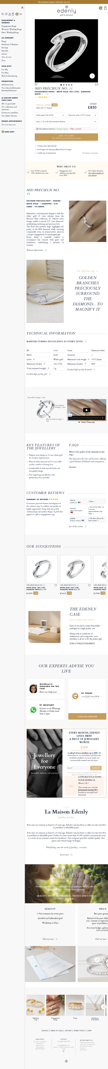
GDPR (89, 1031)
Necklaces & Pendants (10, 44)
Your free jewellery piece (11, 89)
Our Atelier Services (9, 115)
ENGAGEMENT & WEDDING (8, 21)
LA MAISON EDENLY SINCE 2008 (10, 99)
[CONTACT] (17, 14)
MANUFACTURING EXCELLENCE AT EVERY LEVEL (54, 341)
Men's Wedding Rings (10, 32)
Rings (4, 41)
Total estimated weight (36, 368)
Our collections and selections (9, 108)
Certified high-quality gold (36, 374)
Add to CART (68, 137)
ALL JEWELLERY (8, 38)
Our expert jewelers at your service (96, 174)
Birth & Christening (9, 75)
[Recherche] (3, 14)
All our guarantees (9, 103)
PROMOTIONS (7, 81)
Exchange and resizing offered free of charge (54, 149)
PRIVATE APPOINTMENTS (12, 121)
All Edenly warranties (90, 153)
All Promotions (7, 84)
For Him (5, 72)
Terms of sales (57, 1031)
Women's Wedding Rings (12, 29)
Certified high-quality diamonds (79, 369)
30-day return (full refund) (46, 146)
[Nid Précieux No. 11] (66, 50)
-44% (54, 105)
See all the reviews (76, 526)
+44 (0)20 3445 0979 (90, 696)
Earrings (5, 47)
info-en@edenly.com (64, 1045)
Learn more (64, 854)
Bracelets (5, 50)
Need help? (9, 132)
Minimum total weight (78, 359)
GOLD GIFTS (6, 66)
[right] (92, 76)
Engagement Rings (9, 26)
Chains (4, 53)
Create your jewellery (10, 112)
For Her (5, 69)
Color (29, 359)
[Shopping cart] (13, 14)
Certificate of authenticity (46, 153)
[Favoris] (6, 14)
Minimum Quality (35, 364)
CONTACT (44, 1031)
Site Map (68, 1031)
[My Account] (10, 14)
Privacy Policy (79, 1031)
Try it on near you (9, 124)
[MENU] (22, 8)
